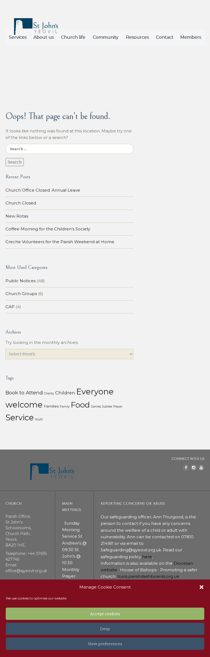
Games (96, 406)
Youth (39, 419)
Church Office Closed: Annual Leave (42, 190)
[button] (201, 587)
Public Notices (20, 280)
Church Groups (21, 293)
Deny (105, 628)
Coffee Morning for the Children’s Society (47, 228)
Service (19, 417)
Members (190, 37)
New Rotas (16, 216)
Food (80, 404)
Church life (73, 37)
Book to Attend (24, 393)
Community (105, 37)
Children (65, 393)
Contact (164, 37)
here (147, 556)
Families (51, 406)
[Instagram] (193, 467)
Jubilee (107, 406)
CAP (9, 306)
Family (65, 406)
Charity (49, 393)
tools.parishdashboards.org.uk (148, 576)
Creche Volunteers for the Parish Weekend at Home (59, 241)
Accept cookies (105, 613)
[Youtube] (201, 467)
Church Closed (20, 203)
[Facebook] (186, 467)
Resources (137, 37)
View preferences (105, 643)
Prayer (117, 406)
